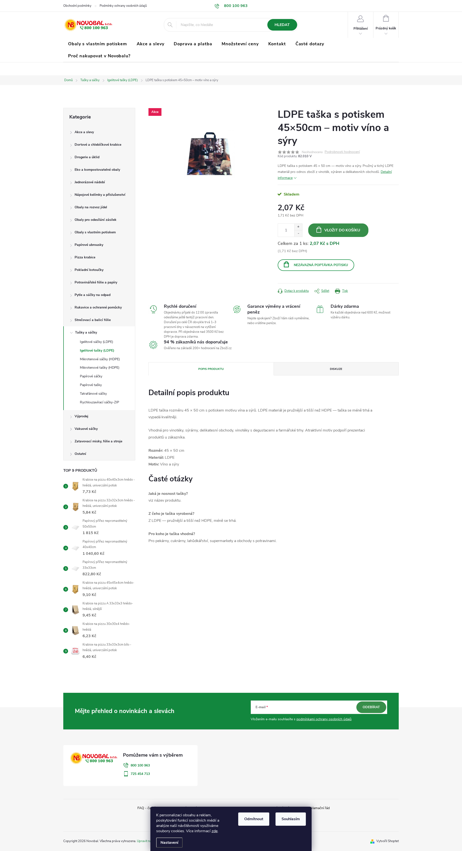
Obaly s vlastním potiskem (95, 232)
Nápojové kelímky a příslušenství (100, 194)
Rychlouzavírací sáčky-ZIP (99, 402)
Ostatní (80, 454)
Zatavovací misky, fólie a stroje (98, 441)
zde (215, 831)
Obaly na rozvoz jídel (91, 207)
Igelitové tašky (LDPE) (97, 350)
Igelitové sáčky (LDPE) (96, 342)
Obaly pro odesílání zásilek (95, 219)
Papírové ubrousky (89, 244)
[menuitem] (97, 44)
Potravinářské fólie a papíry (96, 282)
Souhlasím (291, 819)
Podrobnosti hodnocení (342, 152)
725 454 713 (140, 774)
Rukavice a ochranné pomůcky (98, 307)
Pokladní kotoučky (89, 270)
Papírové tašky (91, 385)
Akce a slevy (84, 132)
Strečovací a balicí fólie (93, 320)
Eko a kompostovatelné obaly (97, 169)
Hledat (282, 24)
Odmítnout (253, 819)
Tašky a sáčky (86, 332)
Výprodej (81, 416)
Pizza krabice (85, 257)
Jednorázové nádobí (90, 182)
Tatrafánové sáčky (93, 393)
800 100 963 (140, 765)
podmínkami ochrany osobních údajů (324, 719)
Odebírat (371, 707)
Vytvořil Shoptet (387, 841)
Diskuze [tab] (336, 369)
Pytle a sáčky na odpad (92, 295)
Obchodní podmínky (77, 6)
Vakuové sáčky (86, 428)
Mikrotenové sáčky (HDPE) (100, 359)
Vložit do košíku (342, 230)
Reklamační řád (318, 808)
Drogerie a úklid (87, 157)
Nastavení (169, 842)
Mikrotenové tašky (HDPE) (99, 367)
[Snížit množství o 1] (298, 233)
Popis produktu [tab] (211, 369)
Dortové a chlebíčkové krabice (98, 144)
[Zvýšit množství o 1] (298, 227)
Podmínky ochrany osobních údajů (123, 6)
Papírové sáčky (91, 376)
